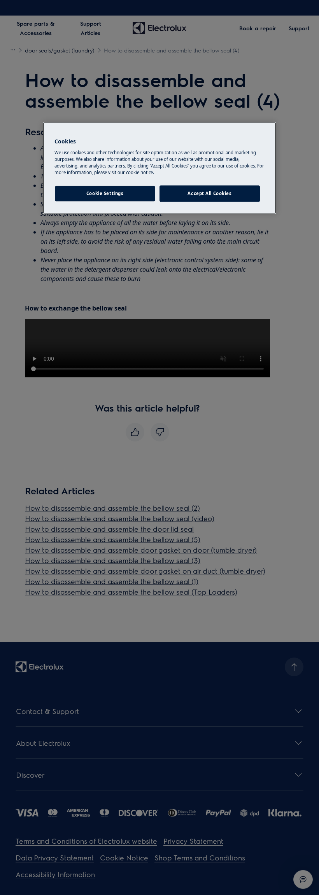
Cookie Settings (105, 194)
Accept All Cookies (209, 194)
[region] (159, 168)
